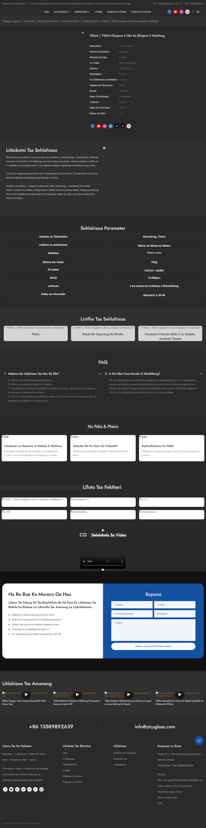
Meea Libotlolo (71, 21)
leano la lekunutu (167, 797)
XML (160, 803)
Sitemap (48, 823)
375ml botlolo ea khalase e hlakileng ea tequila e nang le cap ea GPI (76, 702)
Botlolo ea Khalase (48, 21)
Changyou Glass (11, 21)
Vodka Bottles (90, 21)
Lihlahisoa (29, 21)
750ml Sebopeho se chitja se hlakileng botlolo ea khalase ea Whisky (179, 702)
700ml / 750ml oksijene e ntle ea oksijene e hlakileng (130, 21)
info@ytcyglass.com (168, 3)
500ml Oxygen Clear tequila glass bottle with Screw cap (24, 702)
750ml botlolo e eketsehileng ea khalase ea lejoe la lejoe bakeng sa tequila (128, 702)
